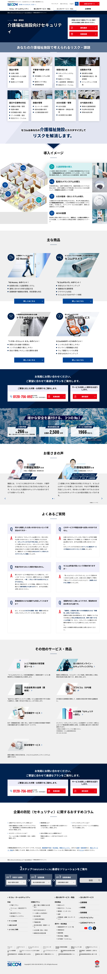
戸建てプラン (14, 905)
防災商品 (55, 848)
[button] (89, 4)
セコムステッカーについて (33, 947)
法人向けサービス (87, 897)
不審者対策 (37, 922)
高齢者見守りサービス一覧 (66, 927)
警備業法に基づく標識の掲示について (44, 954)
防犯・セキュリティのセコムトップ (15, 12)
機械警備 (44, 848)
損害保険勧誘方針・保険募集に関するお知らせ (19, 954)
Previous (5, 498)
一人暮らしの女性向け (40, 913)
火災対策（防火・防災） (41, 930)
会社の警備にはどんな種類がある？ (51, 833)
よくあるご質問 (13, 929)
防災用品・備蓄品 (63, 936)
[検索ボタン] (77, 4)
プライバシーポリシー (47, 947)
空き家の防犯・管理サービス (42, 926)
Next (101, 498)
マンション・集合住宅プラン (18, 909)
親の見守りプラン (15, 913)
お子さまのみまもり (40, 910)
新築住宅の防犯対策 (40, 933)
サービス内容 (13, 921)
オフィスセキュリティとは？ (81, 823)
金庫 (59, 914)
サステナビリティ (87, 917)
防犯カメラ (61, 905)
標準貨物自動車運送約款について (66, 954)
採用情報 (83, 912)
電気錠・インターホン (64, 911)
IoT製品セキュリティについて (91, 947)
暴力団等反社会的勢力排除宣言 (68, 951)
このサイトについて (20, 947)
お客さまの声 (13, 925)
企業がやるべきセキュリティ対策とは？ (21, 823)
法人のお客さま (28, 12)
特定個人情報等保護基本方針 (61, 947)
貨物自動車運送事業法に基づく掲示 (88, 954)
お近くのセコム (64, 3)
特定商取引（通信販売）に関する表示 (88, 951)
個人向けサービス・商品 (65, 897)
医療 (78, 848)
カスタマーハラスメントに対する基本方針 (29, 951)
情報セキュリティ (64, 848)
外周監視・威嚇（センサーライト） (66, 918)
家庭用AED (61, 930)
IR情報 (82, 907)
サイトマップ (54, 3)
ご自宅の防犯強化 (39, 919)
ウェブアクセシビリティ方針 (50, 951)
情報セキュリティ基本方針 (76, 947)
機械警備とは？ (45, 823)
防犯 (50, 848)
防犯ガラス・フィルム (64, 908)
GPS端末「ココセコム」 (65, 939)
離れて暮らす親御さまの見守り (42, 906)
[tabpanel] (28, 476)
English (72, 3)
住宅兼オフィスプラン (17, 916)
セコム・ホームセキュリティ (19, 897)
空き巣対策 (37, 916)
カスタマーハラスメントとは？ (18, 833)
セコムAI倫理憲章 (12, 951)
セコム (81, 850)
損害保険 (83, 848)
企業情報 (83, 902)
